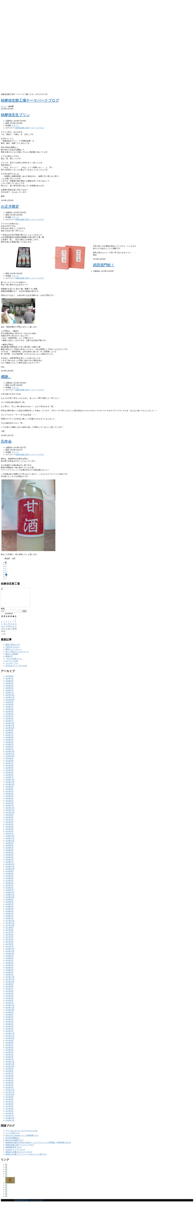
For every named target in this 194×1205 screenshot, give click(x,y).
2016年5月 (9, 965)
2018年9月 (9, 899)
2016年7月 (9, 960)
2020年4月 (9, 855)
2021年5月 (9, 824)
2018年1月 (9, 918)
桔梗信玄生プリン (15, 115)
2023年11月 (9, 754)
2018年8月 (9, 902)
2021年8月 (9, 817)
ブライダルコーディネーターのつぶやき (21, 1131)
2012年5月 (9, 1078)
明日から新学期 (11, 654)
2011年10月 (9, 1094)
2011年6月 (9, 1104)
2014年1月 (9, 1031)
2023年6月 (9, 765)
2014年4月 (9, 1024)
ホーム (3, 106)
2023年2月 (9, 775)
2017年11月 (9, 923)
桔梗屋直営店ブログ (13, 1147)
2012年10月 (9, 1066)
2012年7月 (9, 1073)
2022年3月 (9, 801)
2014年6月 (9, 1019)
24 (4, 629)
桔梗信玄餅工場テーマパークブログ (29, 128)
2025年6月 (9, 709)
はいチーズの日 (11, 661)
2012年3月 (9, 1083)
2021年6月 (9, 822)
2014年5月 (9, 1022)
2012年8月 (9, 1071)
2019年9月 (9, 871)
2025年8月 (9, 704)
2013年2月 (9, 1057)
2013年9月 (9, 1040)
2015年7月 (9, 989)
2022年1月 (9, 805)
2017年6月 (9, 935)
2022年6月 (9, 794)
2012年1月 (9, 1087)
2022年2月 (9, 803)
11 (6, 624)
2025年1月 (9, 721)
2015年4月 (9, 996)
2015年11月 (9, 979)
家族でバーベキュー (13, 649)
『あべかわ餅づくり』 (14, 659)
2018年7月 (9, 904)
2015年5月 (9, 993)
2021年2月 (9, 831)
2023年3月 (9, 772)
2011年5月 (9, 1106)
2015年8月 (9, 986)
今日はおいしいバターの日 (16, 666)
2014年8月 (9, 1015)
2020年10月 (9, 841)
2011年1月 (9, 1116)
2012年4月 (9, 1080)
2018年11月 (9, 895)
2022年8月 (9, 789)
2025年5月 (9, 711)
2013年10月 (9, 1038)
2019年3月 (9, 885)
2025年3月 (9, 716)
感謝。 (6, 377)
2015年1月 (9, 1003)
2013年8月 (9, 1043)
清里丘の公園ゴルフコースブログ (18, 1152)
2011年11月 (9, 1092)
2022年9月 (9, 787)
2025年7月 (9, 707)
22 (16, 626)
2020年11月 (9, 838)
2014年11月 (9, 1007)
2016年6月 (9, 963)
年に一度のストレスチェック (17, 652)
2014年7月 (9, 1017)
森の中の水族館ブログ (14, 1140)
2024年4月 (9, 742)
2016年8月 (9, 958)
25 (7, 629)
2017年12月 (9, 921)
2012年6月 (9, 1076)
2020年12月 (9, 836)
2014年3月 (9, 1026)
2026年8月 (9, 676)
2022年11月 (9, 782)
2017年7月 (9, 932)
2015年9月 (9, 984)
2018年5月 (9, 909)
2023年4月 (9, 770)
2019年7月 (9, 876)
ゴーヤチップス (11, 663)
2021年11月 (9, 810)
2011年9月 (9, 1097)
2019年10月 (9, 869)
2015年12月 (9, 977)
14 (13, 624)
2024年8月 (9, 732)
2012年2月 (9, 1085)
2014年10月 (9, 1010)
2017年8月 (9, 930)
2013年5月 (9, 1050)
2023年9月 (9, 758)
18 (7, 626)
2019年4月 (9, 883)
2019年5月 (9, 881)
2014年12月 (9, 1005)
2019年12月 (9, 864)
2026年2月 (9, 690)
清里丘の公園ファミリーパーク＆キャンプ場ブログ (26, 1154)
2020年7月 (9, 848)
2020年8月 (9, 845)
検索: (3, 608)
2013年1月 (9, 1059)
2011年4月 (9, 1109)
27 (11, 629)
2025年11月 (9, 697)
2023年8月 (9, 761)
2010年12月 (9, 1118)
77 (6, 577)
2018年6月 (9, 906)
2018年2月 (9, 916)
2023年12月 (9, 751)
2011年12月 (9, 1090)
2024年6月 (9, 737)
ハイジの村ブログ (12, 1133)
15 (16, 624)
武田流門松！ (104, 265)
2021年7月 (9, 819)
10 (4, 624)
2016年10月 (9, 953)
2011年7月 (9, 1101)
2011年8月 (9, 1099)
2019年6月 (9, 878)
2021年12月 (9, 808)
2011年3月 (9, 1111)
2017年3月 (9, 942)
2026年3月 (9, 688)
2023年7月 (9, 763)
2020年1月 (9, 862)
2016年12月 (9, 949)
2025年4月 (9, 714)
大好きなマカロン (12, 647)
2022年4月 (9, 798)
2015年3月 (9, 998)
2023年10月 (9, 756)
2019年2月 (9, 888)
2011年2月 (9, 1113)
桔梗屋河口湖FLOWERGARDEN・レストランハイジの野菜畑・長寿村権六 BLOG (38, 1142)
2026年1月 (9, 693)
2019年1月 (9, 890)
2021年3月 (9, 829)
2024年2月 (9, 747)
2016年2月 (9, 972)
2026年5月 (9, 683)
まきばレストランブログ (15, 1149)
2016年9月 (9, 956)
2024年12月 (9, 723)
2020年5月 (9, 852)
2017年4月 (9, 939)
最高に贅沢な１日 (12, 645)
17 (4, 626)
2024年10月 (9, 728)
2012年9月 (9, 1069)
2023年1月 (9, 777)
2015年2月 (9, 1000)
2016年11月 (9, 951)
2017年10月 (9, 925)
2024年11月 (9, 725)
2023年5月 (9, 768)
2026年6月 (9, 681)
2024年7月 (9, 735)
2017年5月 (9, 937)
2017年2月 (9, 944)
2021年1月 (9, 834)
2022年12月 (9, 780)
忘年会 (6, 441)
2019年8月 (9, 874)
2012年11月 (9, 1064)
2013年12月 (9, 1033)
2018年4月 (9, 911)
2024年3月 (9, 744)
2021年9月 (9, 815)
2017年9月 (9, 928)
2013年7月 (9, 1045)
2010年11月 (9, 1120)
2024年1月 (9, 749)
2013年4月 (9, 1052)
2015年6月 (9, 991)
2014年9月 (9, 1012)
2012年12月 (9, 1062)
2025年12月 (9, 695)
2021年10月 (9, 812)
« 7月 (3, 634)
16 (2, 626)
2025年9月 (9, 702)
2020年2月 (9, 859)
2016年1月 (9, 975)
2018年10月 (9, 897)
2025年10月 (9, 700)
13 (11, 624)
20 (11, 626)
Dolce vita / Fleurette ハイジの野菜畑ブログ (22, 1135)
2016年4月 (9, 968)
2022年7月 (9, 791)
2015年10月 (9, 982)
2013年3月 (9, 1054)
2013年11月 (9, 1036)
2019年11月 (9, 866)
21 (13, 626)
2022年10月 (9, 784)
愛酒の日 (9, 656)
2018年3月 (9, 913)
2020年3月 (9, 857)
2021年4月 (9, 827)
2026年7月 (9, 678)
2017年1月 (9, 946)
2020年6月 (9, 850)
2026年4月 (9, 685)
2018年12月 (9, 892)
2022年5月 (9, 796)
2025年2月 (9, 718)
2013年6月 (9, 1047)
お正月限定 (10, 206)
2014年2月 (9, 1029)
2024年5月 (9, 740)
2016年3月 (9, 970)
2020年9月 (9, 843)
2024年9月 (9, 730)
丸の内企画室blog (12, 1138)
